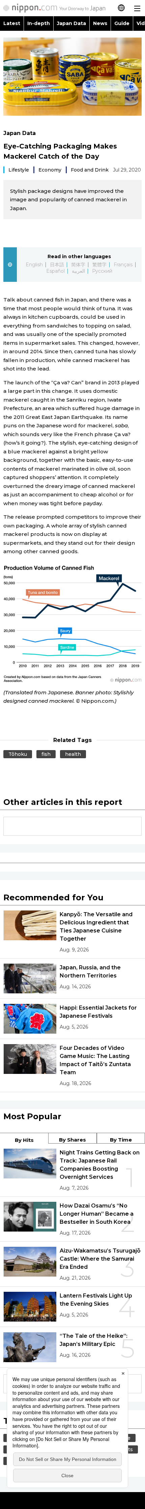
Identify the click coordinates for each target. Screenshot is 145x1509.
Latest (11, 23)
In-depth (38, 23)
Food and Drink (90, 170)
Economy (49, 170)
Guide (121, 23)
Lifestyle (18, 170)
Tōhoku (17, 754)
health (73, 754)
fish (46, 754)
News (100, 23)
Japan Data (71, 23)
